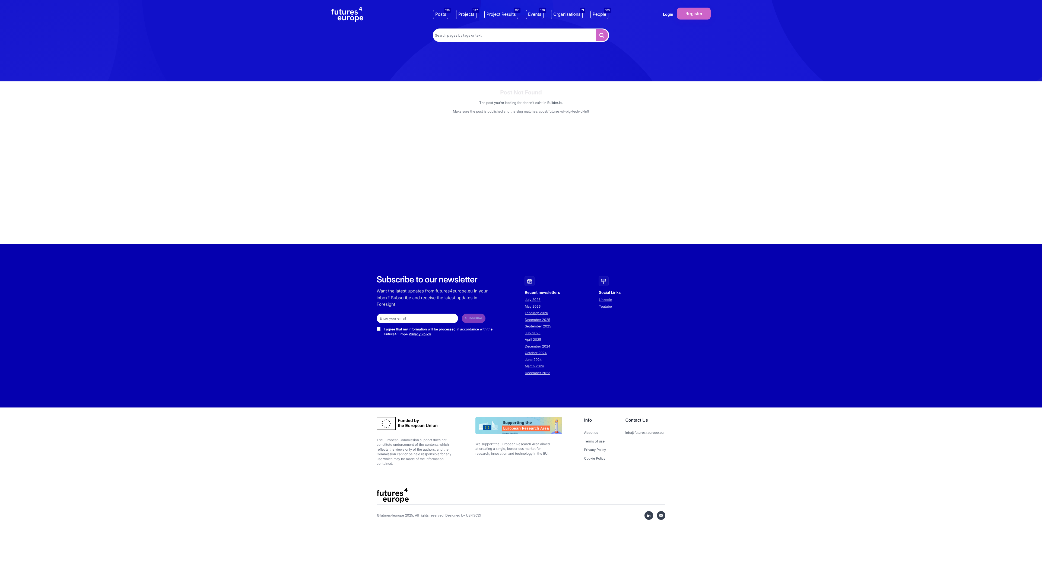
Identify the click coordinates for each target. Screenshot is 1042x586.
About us (591, 433)
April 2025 (533, 339)
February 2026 (536, 313)
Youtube (605, 306)
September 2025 (538, 326)
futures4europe (392, 515)
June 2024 (533, 360)
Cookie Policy (595, 458)
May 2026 (533, 306)
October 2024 (536, 353)
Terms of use (594, 441)
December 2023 (537, 373)
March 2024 (534, 366)
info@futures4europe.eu (644, 433)
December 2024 (537, 346)
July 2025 (533, 333)
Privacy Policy (420, 334)
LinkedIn (605, 300)
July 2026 (533, 300)
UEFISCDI (473, 515)
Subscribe (473, 318)
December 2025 (537, 320)
